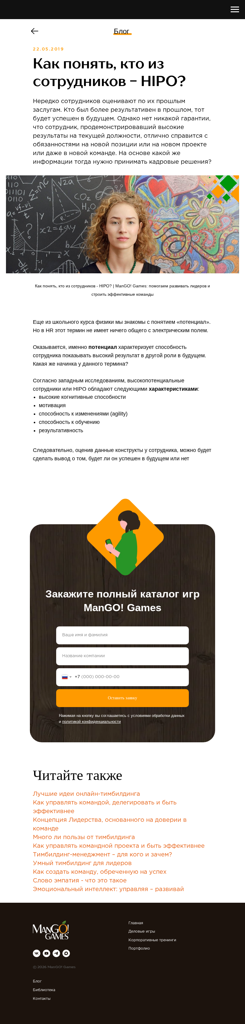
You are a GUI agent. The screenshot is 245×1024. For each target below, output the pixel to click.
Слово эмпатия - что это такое (80, 880)
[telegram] (56, 953)
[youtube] (46, 953)
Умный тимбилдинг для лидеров (82, 863)
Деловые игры (141, 931)
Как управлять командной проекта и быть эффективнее (119, 846)
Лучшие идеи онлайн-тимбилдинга (86, 794)
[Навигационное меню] (235, 10)
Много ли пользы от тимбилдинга (84, 837)
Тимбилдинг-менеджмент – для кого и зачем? (102, 854)
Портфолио (139, 948)
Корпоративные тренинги (152, 940)
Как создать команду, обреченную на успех (99, 872)
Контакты (41, 998)
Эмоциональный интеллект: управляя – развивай (108, 889)
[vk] (36, 953)
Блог (121, 31)
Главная (135, 923)
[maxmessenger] (66, 953)
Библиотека (44, 990)
